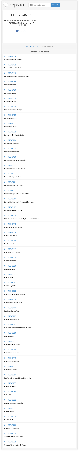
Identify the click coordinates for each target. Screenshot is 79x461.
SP (27, 47)
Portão (39, 47)
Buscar (56, 5)
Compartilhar (22, 31)
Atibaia (32, 47)
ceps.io (16, 4)
